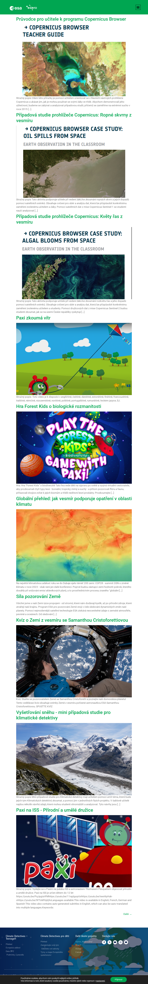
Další (127, 914)
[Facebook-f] (104, 942)
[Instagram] (121, 942)
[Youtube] (115, 942)
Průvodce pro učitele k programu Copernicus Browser (71, 19)
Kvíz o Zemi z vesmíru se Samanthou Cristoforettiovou (72, 620)
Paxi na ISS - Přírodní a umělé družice (54, 810)
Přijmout (118, 979)
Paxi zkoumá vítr (33, 318)
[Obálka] (126, 942)
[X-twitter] (110, 942)
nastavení (100, 981)
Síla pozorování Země (38, 596)
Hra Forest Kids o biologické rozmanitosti (58, 406)
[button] (138, 7)
